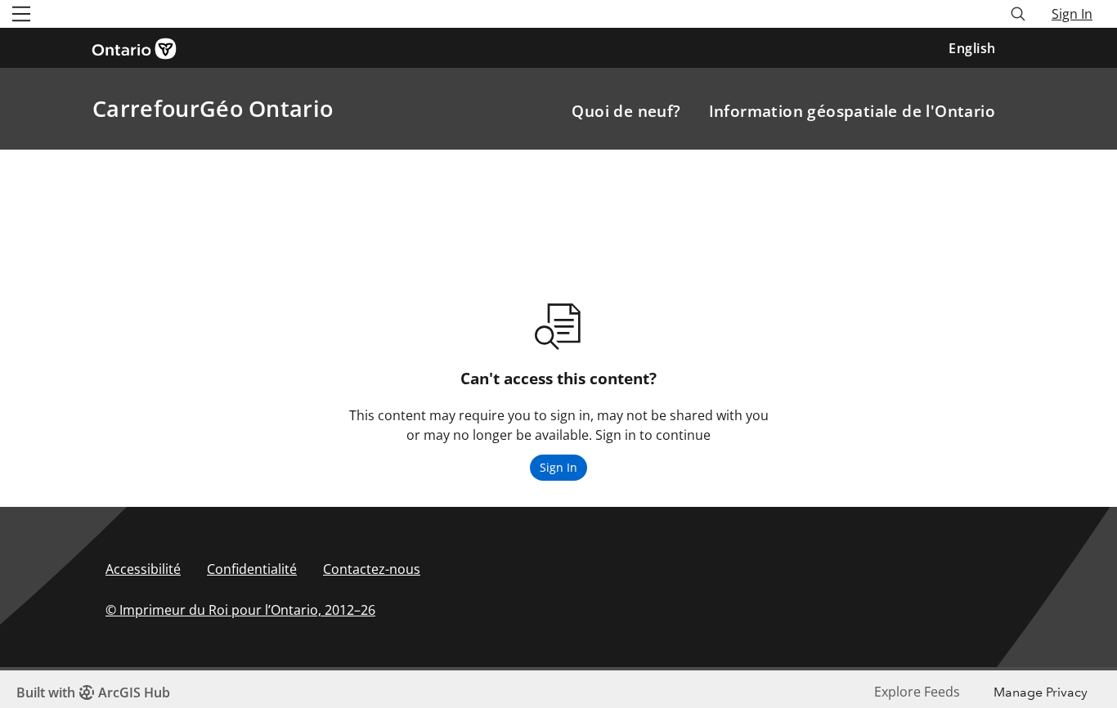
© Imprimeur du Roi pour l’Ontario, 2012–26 (240, 610)
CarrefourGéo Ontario (212, 108)
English (972, 48)
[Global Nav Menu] (21, 14)
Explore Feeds (917, 692)
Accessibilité (143, 569)
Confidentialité (252, 569)
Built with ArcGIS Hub (93, 692)
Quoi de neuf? (626, 111)
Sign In (1072, 14)
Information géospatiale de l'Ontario (852, 111)
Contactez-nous (371, 569)
